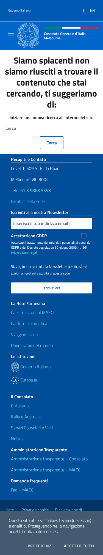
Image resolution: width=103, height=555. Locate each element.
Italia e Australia (26, 416)
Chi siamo (20, 405)
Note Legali (30, 252)
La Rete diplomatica (29, 323)
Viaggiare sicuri (24, 334)
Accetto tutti (79, 546)
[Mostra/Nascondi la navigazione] (11, 35)
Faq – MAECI (23, 490)
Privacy (16, 252)
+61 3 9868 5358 (34, 190)
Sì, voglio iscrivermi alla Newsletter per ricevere (49, 266)
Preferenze (41, 546)
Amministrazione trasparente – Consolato (49, 458)
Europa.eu (28, 380)
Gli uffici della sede (28, 201)
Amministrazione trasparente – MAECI (46, 469)
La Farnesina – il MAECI (32, 312)
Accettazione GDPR (29, 235)
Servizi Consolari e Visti (32, 427)
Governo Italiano (19, 10)
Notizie (17, 438)
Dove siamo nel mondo (32, 345)
